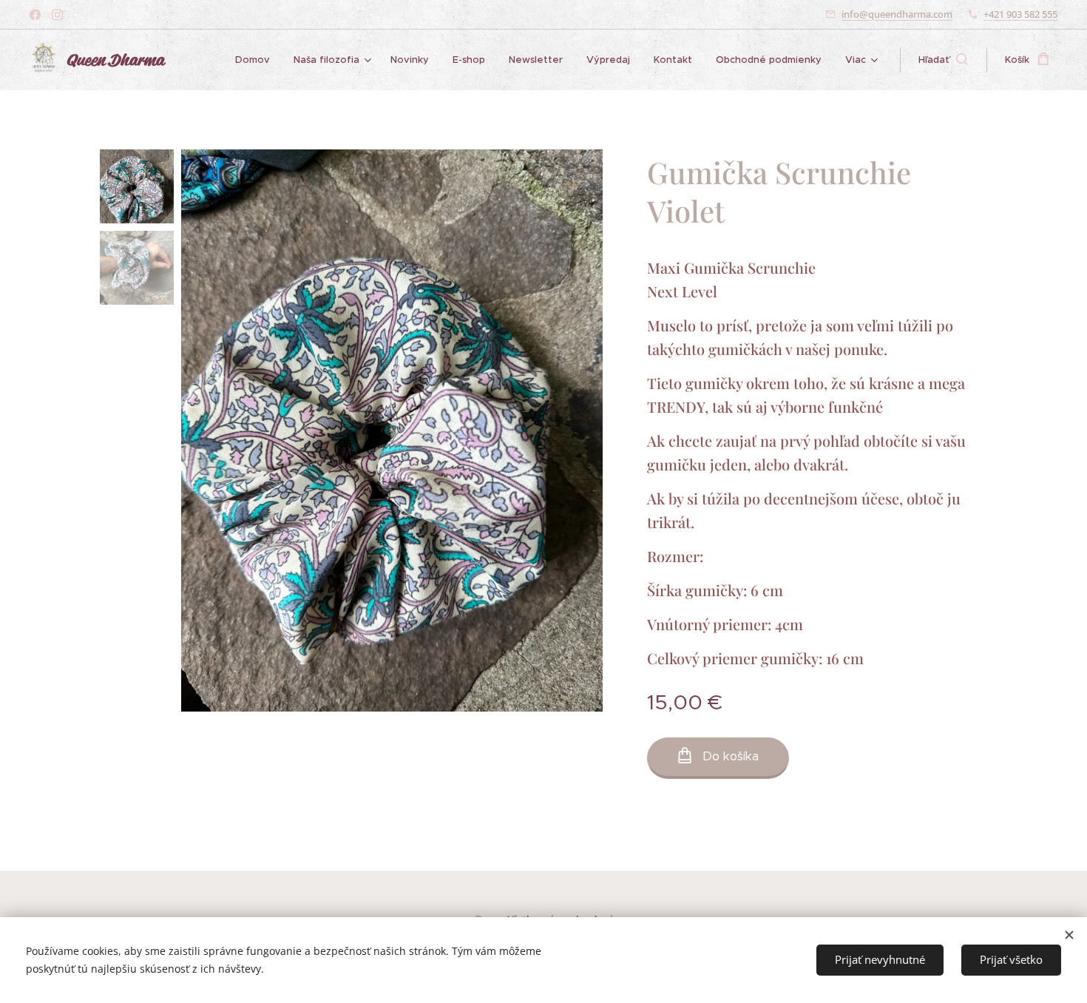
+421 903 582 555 (1020, 14)
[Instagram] (57, 14)
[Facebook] (35, 14)
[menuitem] (256, 59)
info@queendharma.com (897, 14)
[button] (943, 59)
